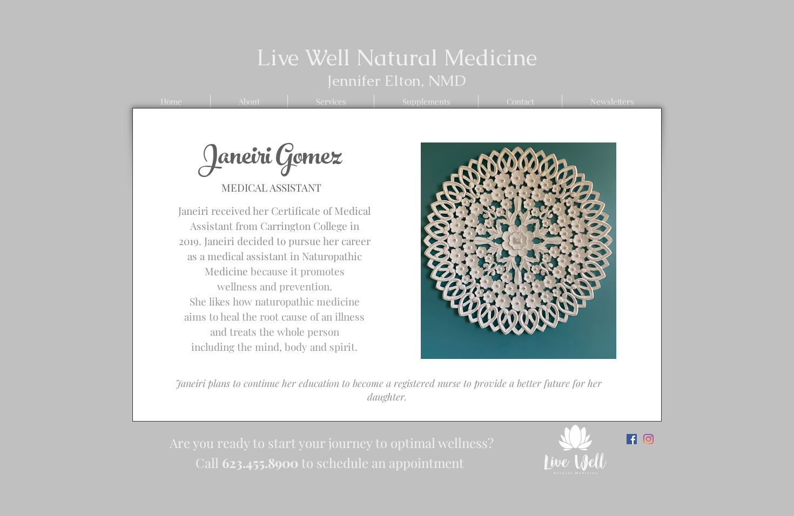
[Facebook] (632, 439)
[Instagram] (648, 439)
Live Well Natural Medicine (397, 57)
